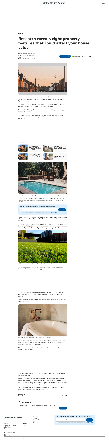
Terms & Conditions (38, 417)
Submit (62, 210)
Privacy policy (36, 420)
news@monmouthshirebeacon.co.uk (15, 435)
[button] (5, 3)
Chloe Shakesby (23, 53)
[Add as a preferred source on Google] (76, 56)
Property (20, 33)
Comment (63, 408)
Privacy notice (54, 212)
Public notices (36, 423)
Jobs (34, 421)
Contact (35, 418)
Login (103, 3)
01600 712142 (11, 432)
